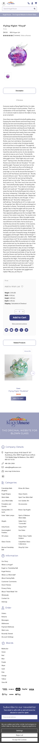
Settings (19, 730)
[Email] (11, 330)
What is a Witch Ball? (9, 575)
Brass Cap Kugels (25, 510)
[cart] (36, 3)
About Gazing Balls (8, 578)
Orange (4, 676)
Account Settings (7, 637)
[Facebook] (6, 330)
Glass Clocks (6, 542)
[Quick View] (30, 351)
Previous (4, 373)
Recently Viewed (7, 634)
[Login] (33, 3)
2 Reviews (19, 100)
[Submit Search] (34, 9)
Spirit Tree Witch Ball (25, 497)
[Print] (16, 330)
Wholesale (5, 595)
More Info (28, 351)
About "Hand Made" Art (9, 592)
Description (19, 91)
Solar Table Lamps (8, 515)
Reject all (19, 735)
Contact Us (5, 598)
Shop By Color (23, 547)
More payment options (19, 324)
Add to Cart (18, 398)
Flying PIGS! (23, 527)
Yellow (4, 679)
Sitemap (4, 602)
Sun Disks (22, 530)
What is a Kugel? (7, 565)
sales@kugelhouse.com (13, 467)
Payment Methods (8, 627)
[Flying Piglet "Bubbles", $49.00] (18, 367)
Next (32, 373)
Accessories (23, 504)
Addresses (5, 623)
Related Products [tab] (19, 343)
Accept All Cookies (19, 740)
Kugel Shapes (6, 494)
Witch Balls (5, 497)
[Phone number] (29, 3)
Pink (3, 672)
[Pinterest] (26, 330)
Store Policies (6, 585)
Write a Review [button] (26, 35)
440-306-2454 (9, 463)
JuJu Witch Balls (7, 501)
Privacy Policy (6, 588)
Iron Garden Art (24, 501)
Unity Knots (5, 527)
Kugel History (6, 571)
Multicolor (5, 649)
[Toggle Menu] (3, 3)
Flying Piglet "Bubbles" (18, 391)
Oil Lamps (5, 536)
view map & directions (12, 471)
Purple (4, 662)
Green (4, 652)
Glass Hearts (23, 494)
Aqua (3, 665)
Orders (4, 613)
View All (4, 682)
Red (3, 655)
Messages (5, 620)
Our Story (5, 561)
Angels (4, 521)
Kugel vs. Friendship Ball (10, 568)
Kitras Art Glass (24, 488)
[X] (21, 330)
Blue (3, 659)
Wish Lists (5, 630)
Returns (4, 617)
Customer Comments (9, 582)
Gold (3, 669)
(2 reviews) (17, 35)
